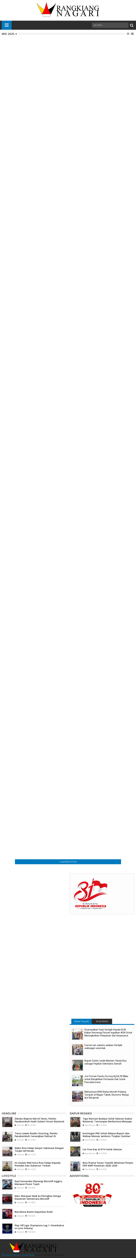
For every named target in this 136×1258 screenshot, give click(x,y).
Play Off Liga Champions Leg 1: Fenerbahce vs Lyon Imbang (39, 1227)
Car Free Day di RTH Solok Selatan (102, 1149)
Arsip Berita (102, 1021)
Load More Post (68, 861)
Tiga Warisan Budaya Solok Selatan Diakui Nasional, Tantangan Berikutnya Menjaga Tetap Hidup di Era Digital (107, 1121)
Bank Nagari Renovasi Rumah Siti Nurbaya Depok (89, 733)
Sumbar (65, 49)
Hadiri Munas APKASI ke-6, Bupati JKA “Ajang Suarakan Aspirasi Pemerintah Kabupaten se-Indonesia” (85, 329)
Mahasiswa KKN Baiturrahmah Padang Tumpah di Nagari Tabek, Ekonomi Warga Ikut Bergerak (106, 1094)
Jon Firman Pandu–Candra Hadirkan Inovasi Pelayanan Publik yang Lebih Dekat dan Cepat (86, 390)
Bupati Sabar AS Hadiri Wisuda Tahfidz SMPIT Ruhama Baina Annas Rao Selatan (85, 641)
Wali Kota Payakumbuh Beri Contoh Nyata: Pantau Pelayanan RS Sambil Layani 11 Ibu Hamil (88, 170)
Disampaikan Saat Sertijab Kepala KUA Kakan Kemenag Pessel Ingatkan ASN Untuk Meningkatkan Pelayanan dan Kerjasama (108, 1032)
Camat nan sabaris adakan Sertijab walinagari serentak (103, 1047)
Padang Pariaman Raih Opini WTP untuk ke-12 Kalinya (86, 766)
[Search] (131, 25)
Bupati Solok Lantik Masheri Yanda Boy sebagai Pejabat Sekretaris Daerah (105, 1062)
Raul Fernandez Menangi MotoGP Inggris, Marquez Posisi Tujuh (39, 1183)
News (50, 49)
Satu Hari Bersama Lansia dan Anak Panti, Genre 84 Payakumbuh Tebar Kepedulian (88, 295)
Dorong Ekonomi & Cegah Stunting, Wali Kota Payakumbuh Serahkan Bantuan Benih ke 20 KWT (89, 201)
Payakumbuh (60, 177)
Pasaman (58, 648)
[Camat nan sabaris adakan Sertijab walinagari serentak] (77, 1049)
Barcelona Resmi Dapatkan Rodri (34, 1211)
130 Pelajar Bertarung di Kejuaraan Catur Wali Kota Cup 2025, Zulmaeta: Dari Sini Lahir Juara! (86, 233)
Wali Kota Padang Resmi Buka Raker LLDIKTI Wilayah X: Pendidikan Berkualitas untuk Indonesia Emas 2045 (84, 612)
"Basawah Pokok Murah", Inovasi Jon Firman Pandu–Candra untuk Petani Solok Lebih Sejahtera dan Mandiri (84, 423)
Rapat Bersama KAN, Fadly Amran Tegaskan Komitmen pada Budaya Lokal (84, 672)
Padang (57, 49)
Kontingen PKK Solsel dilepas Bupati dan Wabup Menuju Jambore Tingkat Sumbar (106, 1135)
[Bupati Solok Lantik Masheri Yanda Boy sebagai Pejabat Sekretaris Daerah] (77, 1065)
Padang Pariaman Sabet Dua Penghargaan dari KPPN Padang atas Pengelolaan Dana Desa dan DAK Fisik (87, 361)
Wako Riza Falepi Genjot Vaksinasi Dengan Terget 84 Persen (39, 1149)
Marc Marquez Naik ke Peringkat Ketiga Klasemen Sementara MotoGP (38, 1197)
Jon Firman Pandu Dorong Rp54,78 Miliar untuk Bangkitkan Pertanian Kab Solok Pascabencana (106, 1079)
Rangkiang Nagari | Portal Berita (18, 1255)
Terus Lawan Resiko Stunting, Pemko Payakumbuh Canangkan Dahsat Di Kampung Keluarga (36, 1136)
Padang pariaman (61, 339)
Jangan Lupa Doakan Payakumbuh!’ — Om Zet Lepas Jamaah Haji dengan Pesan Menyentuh (85, 264)
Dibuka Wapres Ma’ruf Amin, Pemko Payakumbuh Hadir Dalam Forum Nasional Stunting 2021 (39, 1121)
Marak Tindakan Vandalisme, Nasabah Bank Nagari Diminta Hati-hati (84, 41)
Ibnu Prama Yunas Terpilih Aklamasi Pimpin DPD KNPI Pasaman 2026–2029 (108, 1164)
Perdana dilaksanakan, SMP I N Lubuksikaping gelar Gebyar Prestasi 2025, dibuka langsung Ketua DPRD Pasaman (86, 706)
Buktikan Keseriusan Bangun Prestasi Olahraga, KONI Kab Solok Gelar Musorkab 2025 (87, 515)
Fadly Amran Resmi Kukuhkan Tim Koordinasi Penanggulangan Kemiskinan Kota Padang (85, 578)
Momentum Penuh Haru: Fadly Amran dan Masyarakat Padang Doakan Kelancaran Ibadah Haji (87, 549)
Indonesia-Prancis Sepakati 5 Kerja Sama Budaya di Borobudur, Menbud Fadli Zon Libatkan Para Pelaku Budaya (88, 107)
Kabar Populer (81, 1021)
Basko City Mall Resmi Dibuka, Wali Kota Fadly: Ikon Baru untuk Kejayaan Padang (86, 484)
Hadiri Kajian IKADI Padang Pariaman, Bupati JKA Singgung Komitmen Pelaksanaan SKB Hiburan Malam (88, 800)
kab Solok (52, 397)
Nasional (51, 85)
